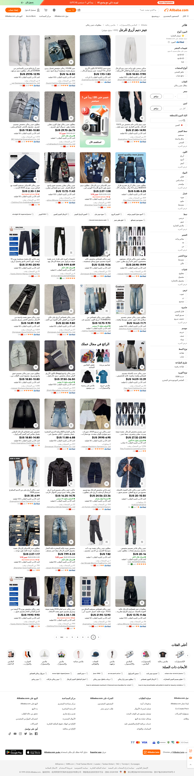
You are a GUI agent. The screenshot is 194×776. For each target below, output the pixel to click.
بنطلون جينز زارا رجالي (125, 679)
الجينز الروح (115, 214)
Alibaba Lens (178, 752)
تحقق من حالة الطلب (30, 714)
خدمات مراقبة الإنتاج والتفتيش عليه (137, 724)
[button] (79, 10)
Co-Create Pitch (182, 709)
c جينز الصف (81, 673)
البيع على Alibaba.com (29, 704)
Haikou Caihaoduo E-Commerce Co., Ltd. (59, 144)
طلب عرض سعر (107, 709)
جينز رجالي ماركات (52, 679)
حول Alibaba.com (181, 698)
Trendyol (125, 764)
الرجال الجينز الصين (60, 214)
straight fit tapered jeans (21, 214)
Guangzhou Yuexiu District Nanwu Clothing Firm (24, 274)
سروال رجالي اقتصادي (37, 673)
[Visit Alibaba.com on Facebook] (36, 733)
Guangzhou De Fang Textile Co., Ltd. (96, 80)
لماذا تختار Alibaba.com (180, 704)
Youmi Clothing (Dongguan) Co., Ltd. (60, 83)
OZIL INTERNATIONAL (137, 562)
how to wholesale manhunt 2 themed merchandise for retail (108, 685)
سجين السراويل (133, 673)
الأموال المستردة (69, 719)
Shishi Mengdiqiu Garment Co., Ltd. (131, 80)
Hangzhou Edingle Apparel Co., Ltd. (61, 507)
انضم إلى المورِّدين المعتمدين (27, 719)
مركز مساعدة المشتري (66, 704)
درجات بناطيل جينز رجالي (101, 679)
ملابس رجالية (110, 25)
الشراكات (34, 724)
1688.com (70, 764)
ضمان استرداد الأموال (142, 709)
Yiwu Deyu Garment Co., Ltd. (134, 200)
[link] (190, 750)
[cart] (46, 10)
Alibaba (144, 25)
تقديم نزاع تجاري (69, 714)
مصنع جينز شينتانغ (137, 220)
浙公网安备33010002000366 (140, 772)
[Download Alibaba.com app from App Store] (34, 752)
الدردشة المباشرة (68, 709)
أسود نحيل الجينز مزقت (135, 214)
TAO (117, 764)
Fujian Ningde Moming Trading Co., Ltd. (95, 563)
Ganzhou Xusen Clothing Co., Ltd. (132, 329)
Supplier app (95, 752)
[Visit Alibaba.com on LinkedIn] (30, 733)
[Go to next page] (56, 637)
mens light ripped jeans (60, 673)
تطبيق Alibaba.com (52, 752)
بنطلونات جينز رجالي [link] (93, 25)
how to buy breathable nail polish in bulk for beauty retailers (160, 685)
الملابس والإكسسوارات (128, 25)
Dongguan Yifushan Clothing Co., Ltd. (60, 446)
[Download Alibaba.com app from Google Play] (14, 752)
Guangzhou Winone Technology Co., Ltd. (59, 200)
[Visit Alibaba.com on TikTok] (9, 733)
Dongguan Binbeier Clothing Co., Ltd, (95, 274)
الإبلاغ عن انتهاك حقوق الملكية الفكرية (61, 724)
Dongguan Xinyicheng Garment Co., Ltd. (59, 568)
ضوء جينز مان (99, 214)
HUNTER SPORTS (138, 505)
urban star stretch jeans (174, 673)
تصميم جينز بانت (151, 673)
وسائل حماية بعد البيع (143, 719)
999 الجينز (42, 214)
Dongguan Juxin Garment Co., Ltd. (61, 332)
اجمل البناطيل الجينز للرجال (76, 679)
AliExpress (59, 764)
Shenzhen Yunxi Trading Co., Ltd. (97, 205)
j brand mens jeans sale (97, 220)
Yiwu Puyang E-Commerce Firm (133, 449)
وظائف (186, 719)
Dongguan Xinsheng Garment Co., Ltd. (24, 388)
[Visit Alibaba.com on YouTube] (15, 733)
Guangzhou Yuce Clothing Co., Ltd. (132, 139)
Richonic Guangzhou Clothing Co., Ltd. (24, 443)
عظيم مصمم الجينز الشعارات (173, 679)
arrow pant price (114, 673)
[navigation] (168, 331)
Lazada (97, 764)
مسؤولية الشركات (182, 714)
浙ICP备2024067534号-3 (164, 772)
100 (61, 637)
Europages (135, 764)
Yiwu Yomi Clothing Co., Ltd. (134, 388)
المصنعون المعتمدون (105, 704)
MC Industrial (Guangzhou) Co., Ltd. (25, 139)
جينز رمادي (35, 679)
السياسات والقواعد (144, 729)
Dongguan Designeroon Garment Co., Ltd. (24, 83)
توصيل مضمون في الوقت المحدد (138, 714)
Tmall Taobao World (84, 764)
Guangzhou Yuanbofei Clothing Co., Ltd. (95, 331)
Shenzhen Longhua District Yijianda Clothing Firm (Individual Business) (24, 202)
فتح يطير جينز (118, 220)
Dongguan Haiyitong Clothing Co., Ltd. (130, 274)
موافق (155, 96)
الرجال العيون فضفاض (148, 679)
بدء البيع (35, 709)
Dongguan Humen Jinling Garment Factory (95, 507)
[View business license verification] (121, 772)
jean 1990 (96, 673)
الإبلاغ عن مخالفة (69, 729)
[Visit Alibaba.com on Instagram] (20, 733)
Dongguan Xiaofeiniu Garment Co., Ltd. (95, 446)
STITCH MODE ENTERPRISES (63, 276)
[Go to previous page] (98, 637)
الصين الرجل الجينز (80, 214)
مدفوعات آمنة (145, 704)
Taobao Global (108, 764)
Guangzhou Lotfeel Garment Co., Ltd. (24, 501)
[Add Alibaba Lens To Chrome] (151, 752)
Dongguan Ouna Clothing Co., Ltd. (26, 332)
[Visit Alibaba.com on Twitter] (25, 733)
